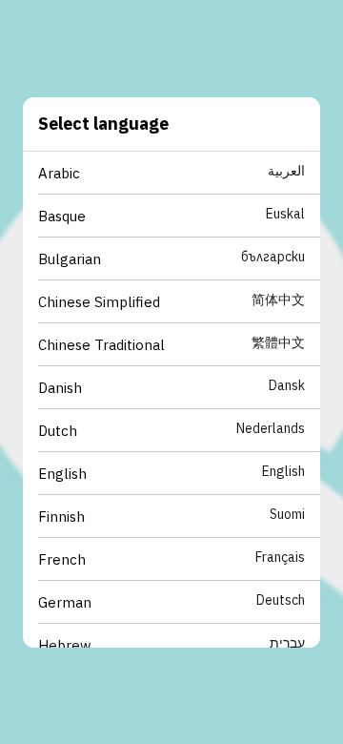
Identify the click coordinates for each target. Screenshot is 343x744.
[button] (179, 173)
